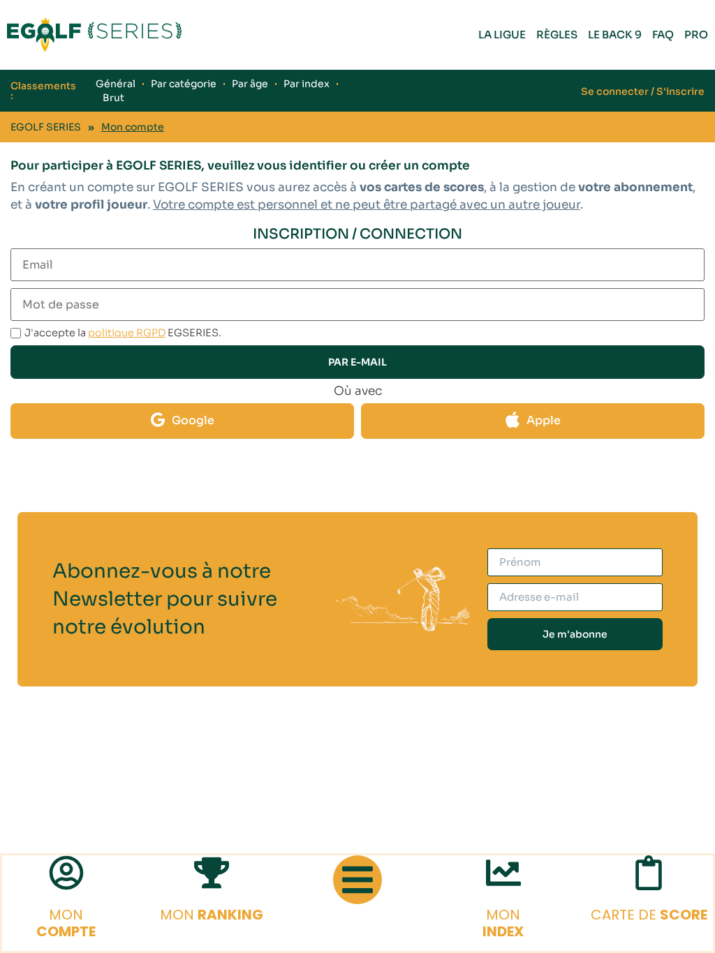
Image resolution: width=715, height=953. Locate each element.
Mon (66, 923)
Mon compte (132, 127)
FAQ (663, 34)
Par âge (250, 83)
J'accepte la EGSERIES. (122, 333)
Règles (556, 34)
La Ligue (502, 34)
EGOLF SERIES (45, 127)
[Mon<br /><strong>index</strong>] (503, 872)
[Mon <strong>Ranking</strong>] (211, 872)
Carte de (649, 914)
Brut (113, 97)
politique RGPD (126, 333)
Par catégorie (183, 83)
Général (115, 83)
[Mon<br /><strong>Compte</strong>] (66, 872)
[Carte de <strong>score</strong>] (648, 872)
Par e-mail (357, 362)
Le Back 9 (615, 34)
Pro (696, 34)
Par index (306, 83)
